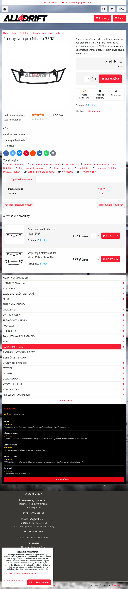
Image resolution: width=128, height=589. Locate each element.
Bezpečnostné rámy (14, 357)
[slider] (38, 114)
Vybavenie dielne (12, 384)
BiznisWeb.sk (118, 585)
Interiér (7, 373)
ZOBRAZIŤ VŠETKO (64, 480)
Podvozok (9, 325)
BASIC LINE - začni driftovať (18, 293)
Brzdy (6, 341)
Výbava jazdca (11, 389)
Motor (6, 299)
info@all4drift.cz (37, 519)
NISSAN (102, 188)
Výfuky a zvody (11, 315)
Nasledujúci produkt (109, 204)
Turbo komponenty (14, 304)
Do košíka (111, 79)
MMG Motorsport (89, 171)
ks (98, 235)
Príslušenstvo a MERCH (16, 394)
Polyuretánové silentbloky (19, 336)
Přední (101, 193)
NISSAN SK (71, 164)
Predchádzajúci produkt (20, 204)
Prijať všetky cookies (39, 582)
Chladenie (9, 309)
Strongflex (9, 330)
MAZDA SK (83, 168)
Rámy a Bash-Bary (16, 164)
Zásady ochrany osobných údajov (20, 573)
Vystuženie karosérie (15, 362)
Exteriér (8, 368)
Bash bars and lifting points (31, 168)
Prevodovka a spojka (15, 320)
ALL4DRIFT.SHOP (64, 400)
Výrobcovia (67, 171)
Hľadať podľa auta (61, 168)
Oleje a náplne (11, 378)
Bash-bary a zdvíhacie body (45, 164)
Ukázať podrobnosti (13, 580)
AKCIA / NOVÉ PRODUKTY (15, 277)
